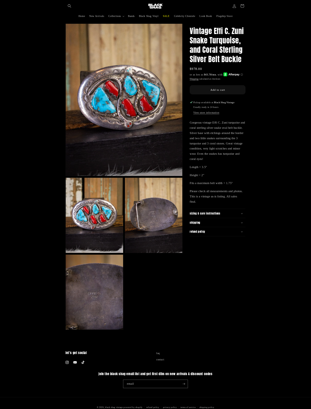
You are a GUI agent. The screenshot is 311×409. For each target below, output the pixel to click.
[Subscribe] (184, 384)
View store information (206, 112)
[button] (69, 6)
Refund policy (152, 407)
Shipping (194, 79)
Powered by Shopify (133, 407)
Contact (160, 359)
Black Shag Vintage (114, 407)
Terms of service (188, 407)
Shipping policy (206, 407)
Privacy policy (170, 407)
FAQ (158, 353)
